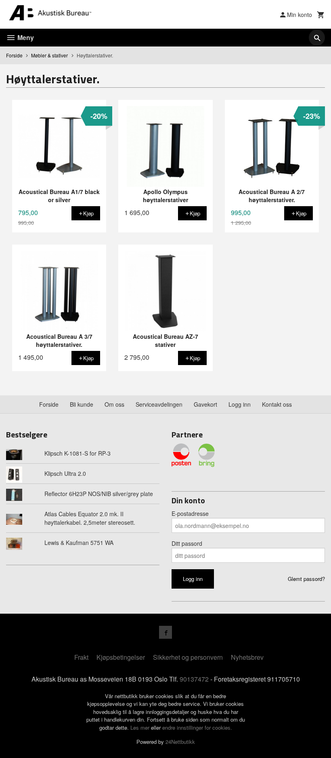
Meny (25, 37)
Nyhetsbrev (247, 657)
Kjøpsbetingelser (120, 657)
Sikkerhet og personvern (188, 657)
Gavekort (205, 404)
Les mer (140, 727)
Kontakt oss (277, 404)
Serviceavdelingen (159, 404)
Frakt (81, 657)
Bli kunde (81, 404)
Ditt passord (187, 543)
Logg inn (239, 404)
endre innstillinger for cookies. (197, 727)
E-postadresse (190, 513)
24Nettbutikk (180, 741)
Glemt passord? (306, 579)
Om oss (114, 404)
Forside (14, 55)
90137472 (194, 679)
